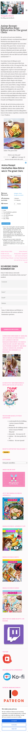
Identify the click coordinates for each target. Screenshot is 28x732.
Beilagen (16, 193)
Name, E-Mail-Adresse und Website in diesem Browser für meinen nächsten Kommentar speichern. (12, 312)
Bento (20, 193)
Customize (14, 724)
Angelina (19, 22)
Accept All (14, 720)
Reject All (14, 728)
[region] (14, 719)
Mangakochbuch (7, 16)
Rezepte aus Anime (18, 195)
